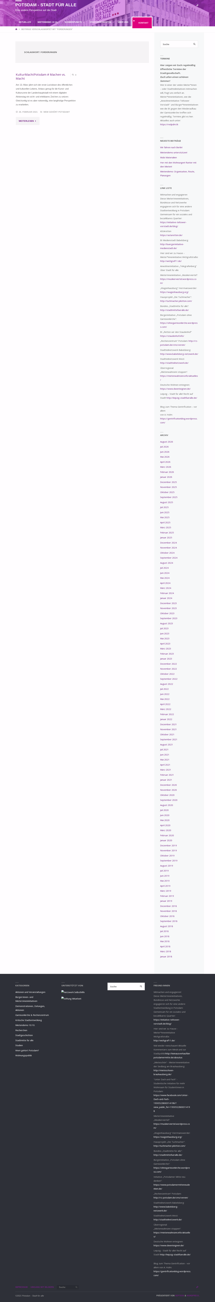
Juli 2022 (164, 688)
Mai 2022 (165, 699)
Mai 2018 (165, 941)
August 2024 (166, 562)
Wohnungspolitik (23, 1055)
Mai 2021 (165, 759)
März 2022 (165, 709)
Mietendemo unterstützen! (173, 152)
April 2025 (165, 522)
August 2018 (166, 926)
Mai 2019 (165, 880)
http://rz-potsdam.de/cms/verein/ (171, 1197)
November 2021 (168, 729)
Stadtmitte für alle (24, 1040)
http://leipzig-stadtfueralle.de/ (182, 397)
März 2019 (165, 890)
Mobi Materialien (168, 157)
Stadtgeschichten (24, 1035)
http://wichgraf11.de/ (171, 261)
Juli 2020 (164, 810)
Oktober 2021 (167, 734)
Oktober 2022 (167, 673)
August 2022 (166, 683)
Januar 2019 (166, 900)
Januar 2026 (166, 476)
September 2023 (168, 618)
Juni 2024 (164, 572)
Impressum (21, 1287)
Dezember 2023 (168, 603)
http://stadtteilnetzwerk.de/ (174, 362)
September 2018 (168, 921)
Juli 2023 (164, 628)
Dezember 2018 (168, 906)
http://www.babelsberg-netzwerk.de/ (179, 353)
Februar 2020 (167, 835)
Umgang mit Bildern (42, 1287)
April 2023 (165, 643)
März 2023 (165, 648)
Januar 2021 (166, 779)
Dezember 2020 (168, 784)
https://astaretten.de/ (171, 235)
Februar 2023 (167, 653)
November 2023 (168, 608)
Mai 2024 (165, 577)
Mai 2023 (165, 638)
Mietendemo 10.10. (25, 1025)
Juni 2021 (164, 754)
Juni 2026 (164, 451)
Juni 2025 (164, 512)
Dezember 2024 (168, 542)
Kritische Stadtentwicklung (28, 1020)
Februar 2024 (167, 593)
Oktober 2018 (167, 916)
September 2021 (168, 739)
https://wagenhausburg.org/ (174, 292)
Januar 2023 (166, 658)
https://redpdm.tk (169, 124)
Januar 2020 (166, 840)
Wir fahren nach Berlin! (171, 147)
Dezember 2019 (168, 845)
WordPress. (193, 1296)
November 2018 (168, 910)
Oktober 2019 (167, 855)
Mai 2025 (165, 517)
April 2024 (165, 583)
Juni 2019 (164, 875)
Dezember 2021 (168, 724)
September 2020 (168, 799)
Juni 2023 (164, 633)
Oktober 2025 (167, 492)
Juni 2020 (164, 815)
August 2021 (166, 744)
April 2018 (165, 946)
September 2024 (168, 557)
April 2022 (165, 704)
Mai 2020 (165, 820)
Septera (179, 1296)
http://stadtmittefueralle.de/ (174, 310)
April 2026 (165, 461)
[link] (88, 34)
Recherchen (21, 1030)
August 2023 (166, 623)
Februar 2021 (167, 774)
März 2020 (165, 830)
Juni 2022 (164, 694)
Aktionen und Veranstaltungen (30, 992)
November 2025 (168, 487)
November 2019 (168, 850)
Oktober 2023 (167, 613)
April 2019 (165, 885)
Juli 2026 (164, 446)
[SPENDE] (197, 5)
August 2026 (166, 441)
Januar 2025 (166, 537)
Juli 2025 (164, 507)
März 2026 (165, 466)
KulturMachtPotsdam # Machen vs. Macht (41, 76)
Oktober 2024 (167, 552)
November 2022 (168, 668)
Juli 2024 (164, 567)
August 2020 (166, 805)
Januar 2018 (166, 956)
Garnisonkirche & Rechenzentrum (32, 1015)
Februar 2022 (167, 714)
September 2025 (168, 497)
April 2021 (165, 764)
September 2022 (168, 678)
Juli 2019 (164, 870)
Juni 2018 (164, 936)
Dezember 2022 (168, 663)
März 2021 (165, 769)
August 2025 (166, 502)
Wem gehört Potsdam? (56, 112)
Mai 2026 (165, 456)
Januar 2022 (166, 719)
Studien (19, 1045)
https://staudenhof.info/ (172, 335)
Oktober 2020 (167, 794)
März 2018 (165, 951)
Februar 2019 (167, 895)
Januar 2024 (166, 598)
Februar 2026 (167, 471)
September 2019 (168, 860)
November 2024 (168, 547)
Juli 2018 (164, 931)
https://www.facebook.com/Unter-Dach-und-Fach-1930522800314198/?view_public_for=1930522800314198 (172, 1103)
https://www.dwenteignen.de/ (175, 388)
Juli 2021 (164, 749)
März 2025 (165, 527)
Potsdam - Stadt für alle (45, 4)
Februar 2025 (167, 532)
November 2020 (168, 789)
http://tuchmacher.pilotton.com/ (176, 300)
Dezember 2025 (168, 482)
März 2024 (165, 587)
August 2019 (166, 865)
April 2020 (165, 825)
